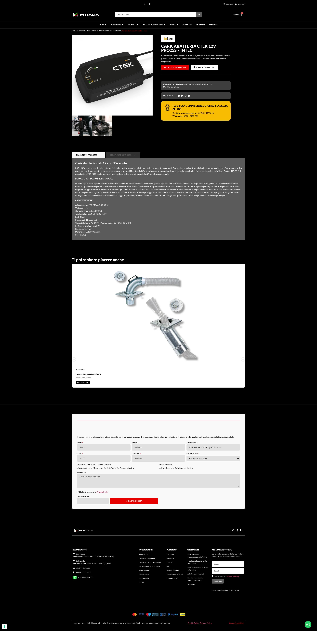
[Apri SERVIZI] (177, 24)
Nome (79, 432)
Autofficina (111, 456)
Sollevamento (144, 559)
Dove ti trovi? (192, 443)
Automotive (84, 456)
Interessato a (192, 432)
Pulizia (141, 571)
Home (74, 31)
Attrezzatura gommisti (147, 547)
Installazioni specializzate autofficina (197, 551)
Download (191, 573)
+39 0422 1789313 (205, 113)
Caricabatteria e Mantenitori (109, 31)
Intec (177, 87)
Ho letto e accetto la (93, 480)
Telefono (136, 442)
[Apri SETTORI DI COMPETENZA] (164, 24)
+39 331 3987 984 (190, 116)
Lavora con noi (172, 567)
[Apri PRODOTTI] (137, 24)
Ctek (172, 87)
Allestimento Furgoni (195, 563)
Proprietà (165, 456)
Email (79, 442)
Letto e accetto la (226, 565)
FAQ (168, 555)
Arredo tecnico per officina (149, 555)
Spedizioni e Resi (173, 559)
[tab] (88, 144)
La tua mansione (166, 453)
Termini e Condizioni (175, 563)
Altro (131, 456)
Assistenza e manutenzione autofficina (197, 557)
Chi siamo (170, 543)
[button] (148, 39)
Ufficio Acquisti (179, 456)
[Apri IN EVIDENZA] (122, 24)
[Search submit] (199, 14)
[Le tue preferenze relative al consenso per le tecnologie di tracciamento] (4, 626)
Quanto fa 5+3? (83, 485)
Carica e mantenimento (86, 31)
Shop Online (143, 543)
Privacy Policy (102, 480)
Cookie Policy (193, 612)
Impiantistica (144, 567)
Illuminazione (144, 563)
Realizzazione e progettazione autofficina (197, 544)
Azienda (135, 432)
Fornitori (170, 547)
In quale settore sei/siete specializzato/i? (94, 453)
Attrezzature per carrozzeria (150, 551)
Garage (123, 456)
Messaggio (81, 461)
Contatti (170, 551)
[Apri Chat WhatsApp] (308, 624)
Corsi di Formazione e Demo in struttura (195, 568)
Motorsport (98, 456)
